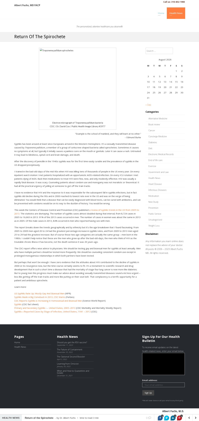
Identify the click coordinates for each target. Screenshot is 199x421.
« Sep (148, 104)
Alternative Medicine (157, 118)
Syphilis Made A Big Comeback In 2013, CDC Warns (39, 297)
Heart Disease (155, 184)
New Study (153, 201)
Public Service (154, 213)
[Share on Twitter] (166, 417)
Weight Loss (154, 225)
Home (161, 13)
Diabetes (152, 142)
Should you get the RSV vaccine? (72, 342)
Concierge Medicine (157, 136)
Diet (150, 148)
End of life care (155, 160)
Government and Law (158, 172)
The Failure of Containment (69, 349)
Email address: (149, 380)
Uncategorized (155, 219)
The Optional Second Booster (71, 356)
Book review (154, 124)
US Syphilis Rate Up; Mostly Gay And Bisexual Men (39, 293)
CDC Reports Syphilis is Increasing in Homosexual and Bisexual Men (48, 300)
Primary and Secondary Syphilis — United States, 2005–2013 (44, 307)
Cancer (151, 130)
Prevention (153, 207)
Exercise (152, 166)
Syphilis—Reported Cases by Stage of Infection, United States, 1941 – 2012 (52, 311)
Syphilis (18, 304)
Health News (176, 13)
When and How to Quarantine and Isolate (73, 371)
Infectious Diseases (157, 190)
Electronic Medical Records (161, 154)
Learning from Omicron (68, 363)
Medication (153, 196)
